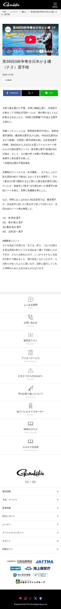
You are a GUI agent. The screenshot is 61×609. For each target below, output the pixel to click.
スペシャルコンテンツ (13, 533)
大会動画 (8, 80)
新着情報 (6, 508)
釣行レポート (8, 516)
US (27, 482)
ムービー (6, 525)
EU (34, 482)
